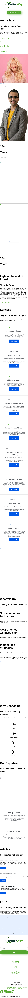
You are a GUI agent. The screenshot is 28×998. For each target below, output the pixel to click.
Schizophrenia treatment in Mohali (9, 860)
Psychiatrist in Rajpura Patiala (7, 886)
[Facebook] (1, 992)
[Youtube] (9, 992)
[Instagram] (12, 992)
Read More (13, 341)
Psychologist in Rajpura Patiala (8, 873)
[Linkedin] (5, 992)
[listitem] (14, 68)
